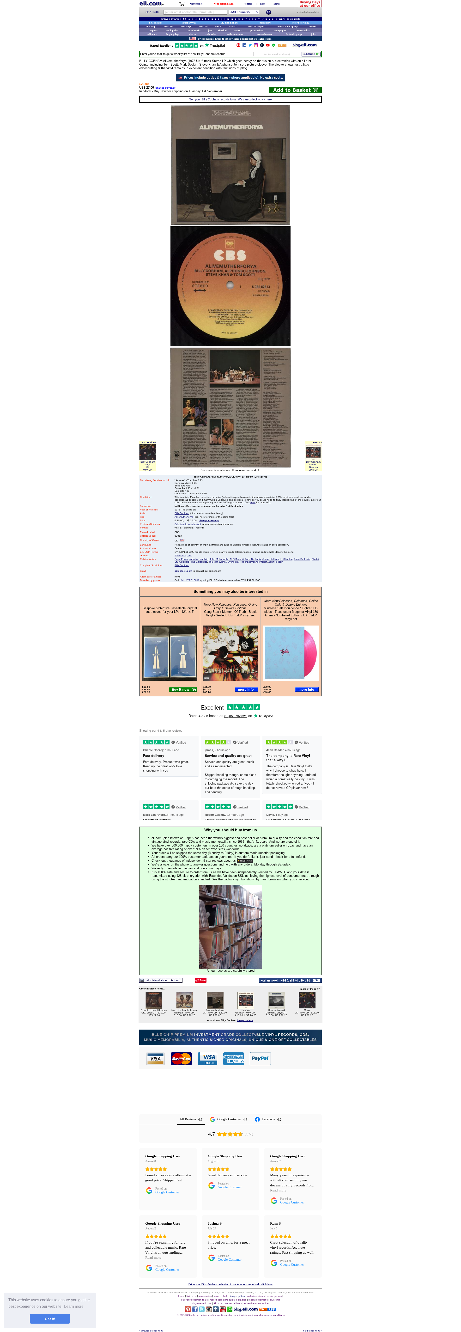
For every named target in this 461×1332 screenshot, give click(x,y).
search (217, 1296)
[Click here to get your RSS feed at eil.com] (282, 46)
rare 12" (233, 26)
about (276, 3)
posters (312, 26)
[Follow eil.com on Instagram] (209, 1311)
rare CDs (168, 26)
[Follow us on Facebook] (244, 46)
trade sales (210, 34)
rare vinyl (186, 26)
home (181, 1296)
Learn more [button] (74, 1306)
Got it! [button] (50, 1319)
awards (238, 30)
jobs (313, 34)
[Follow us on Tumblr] (262, 46)
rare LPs (203, 26)
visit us (192, 34)
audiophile (171, 30)
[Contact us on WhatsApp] (273, 46)
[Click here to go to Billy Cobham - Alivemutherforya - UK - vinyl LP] (215, 1007)
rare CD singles (256, 26)
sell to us (152, 34)
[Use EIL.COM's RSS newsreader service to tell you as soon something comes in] (267, 1310)
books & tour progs (288, 26)
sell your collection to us (194, 1299)
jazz (210, 30)
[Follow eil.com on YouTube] (223, 1311)
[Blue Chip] (230, 1044)
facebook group (294, 34)
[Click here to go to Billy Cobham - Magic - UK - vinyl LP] (307, 1007)
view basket (196, 3)
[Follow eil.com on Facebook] (195, 1311)
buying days (172, 34)
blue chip (151, 26)
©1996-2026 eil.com (188, 1315)
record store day (300, 22)
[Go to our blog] (304, 46)
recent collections (258, 1299)
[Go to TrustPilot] (187, 47)
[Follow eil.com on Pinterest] (188, 1311)
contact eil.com (233, 1303)
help (262, 3)
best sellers (265, 22)
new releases (155, 22)
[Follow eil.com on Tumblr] (216, 1311)
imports (154, 30)
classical (222, 30)
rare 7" (218, 26)
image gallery (237, 1296)
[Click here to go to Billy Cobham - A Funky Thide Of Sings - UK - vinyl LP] (154, 1007)
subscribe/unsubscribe (256, 1303)
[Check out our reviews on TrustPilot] (245, 860)
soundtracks (194, 30)
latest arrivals (189, 22)
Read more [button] (278, 1190)
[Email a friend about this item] (160, 981)
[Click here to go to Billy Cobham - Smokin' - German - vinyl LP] (245, 1007)
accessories (205, 1296)
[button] (296, 1059)
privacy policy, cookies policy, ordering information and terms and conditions (243, 1315)
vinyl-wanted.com (201, 1303)
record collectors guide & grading (228, 1299)
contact (248, 3)
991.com (218, 1303)
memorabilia (303, 30)
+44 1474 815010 (189, 580)
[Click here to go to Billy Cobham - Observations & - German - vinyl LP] (276, 1007)
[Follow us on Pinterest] (238, 46)
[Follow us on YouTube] (268, 46)
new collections (264, 34)
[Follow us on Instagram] (256, 46)
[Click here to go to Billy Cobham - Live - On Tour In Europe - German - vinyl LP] (184, 1007)
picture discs (256, 30)
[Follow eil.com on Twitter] (202, 1311)
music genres (274, 1296)
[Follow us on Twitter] (250, 46)
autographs (280, 30)
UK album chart (228, 22)
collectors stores (235, 34)
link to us (191, 1296)
